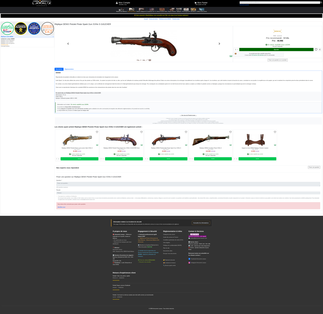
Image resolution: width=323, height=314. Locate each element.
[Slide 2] (140, 60)
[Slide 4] (147, 60)
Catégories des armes (169, 234)
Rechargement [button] (186, 11)
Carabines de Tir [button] (151, 11)
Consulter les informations (201, 223)
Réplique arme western (7, 41)
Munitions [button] (193, 11)
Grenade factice (5, 46)
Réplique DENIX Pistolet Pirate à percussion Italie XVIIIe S (77, 148)
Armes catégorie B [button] (141, 11)
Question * (59, 180)
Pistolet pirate (176, 19)
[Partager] (319, 49)
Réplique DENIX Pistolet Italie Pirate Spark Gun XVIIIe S (166, 148)
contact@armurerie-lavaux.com (198, 238)
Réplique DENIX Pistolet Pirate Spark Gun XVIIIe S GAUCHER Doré (122, 148)
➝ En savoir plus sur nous (120, 240)
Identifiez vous (123, 4)
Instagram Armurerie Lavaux (197, 262)
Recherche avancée (244, 4)
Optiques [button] (179, 11)
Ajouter (276, 49)
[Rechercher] (321, 2)
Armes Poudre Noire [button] (162, 11)
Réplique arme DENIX (165, 19)
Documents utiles (167, 250)
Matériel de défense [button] (121, 11)
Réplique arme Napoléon (7, 40)
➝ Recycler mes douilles (144, 262)
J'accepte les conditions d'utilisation (67, 196)
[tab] (59, 69)
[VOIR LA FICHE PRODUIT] (64, 132)
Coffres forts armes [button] (202, 11)
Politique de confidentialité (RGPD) (172, 245)
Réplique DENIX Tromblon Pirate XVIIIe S (211, 148)
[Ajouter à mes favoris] (316, 49)
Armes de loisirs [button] (131, 11)
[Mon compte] (117, 3)
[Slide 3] (143, 60)
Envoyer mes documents (169, 253)
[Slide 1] (137, 60)
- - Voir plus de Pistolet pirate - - (188, 115)
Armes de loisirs (153, 19)
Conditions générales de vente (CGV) (173, 240)
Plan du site (166, 248)
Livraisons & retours (170, 262)
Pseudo (58, 190)
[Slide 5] (150, 60)
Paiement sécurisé (170, 260)
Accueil (146, 19)
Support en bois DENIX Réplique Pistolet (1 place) (255, 148)
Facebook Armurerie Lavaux (197, 259)
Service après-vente (170, 265)
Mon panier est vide (201, 4)
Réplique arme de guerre (7, 43)
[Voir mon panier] (195, 3)
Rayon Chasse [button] (172, 11)
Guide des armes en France (170, 237)
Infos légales (166, 242)
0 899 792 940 (194, 234)
